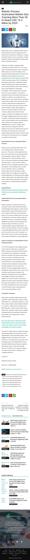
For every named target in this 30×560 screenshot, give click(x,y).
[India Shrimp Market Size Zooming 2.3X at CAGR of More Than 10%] (6, 464)
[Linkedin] (12, 541)
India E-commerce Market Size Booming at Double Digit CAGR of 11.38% (19, 431)
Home (3, 6)
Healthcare (4, 553)
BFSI (13, 550)
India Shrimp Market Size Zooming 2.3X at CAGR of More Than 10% (18, 464)
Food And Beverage (4, 466)
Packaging (11, 553)
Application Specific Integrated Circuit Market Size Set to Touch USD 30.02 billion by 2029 (21, 408)
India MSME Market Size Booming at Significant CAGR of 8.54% (19, 439)
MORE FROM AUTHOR (18, 416)
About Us (15, 555)
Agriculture (18, 550)
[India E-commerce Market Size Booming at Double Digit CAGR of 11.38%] (6, 432)
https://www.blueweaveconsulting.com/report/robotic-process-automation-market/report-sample (15, 192)
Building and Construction (4, 449)
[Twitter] (17, 541)
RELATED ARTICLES (6, 416)
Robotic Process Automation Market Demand (16, 374)
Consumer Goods (4, 424)
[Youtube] (21, 541)
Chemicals (4, 551)
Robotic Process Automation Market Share (11, 382)
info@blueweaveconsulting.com (13, 369)
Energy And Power (22, 551)
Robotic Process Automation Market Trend (11, 386)
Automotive (17, 553)
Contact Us (24, 553)
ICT (6, 6)
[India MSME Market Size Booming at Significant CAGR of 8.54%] (6, 439)
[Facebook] (8, 541)
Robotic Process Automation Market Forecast (12, 376)
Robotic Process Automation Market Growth (12, 378)
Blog (10, 550)
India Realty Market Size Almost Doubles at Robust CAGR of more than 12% (18, 447)
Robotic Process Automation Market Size (11, 384)
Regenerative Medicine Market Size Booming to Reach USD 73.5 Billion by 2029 (8, 408)
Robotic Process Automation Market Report (11, 380)
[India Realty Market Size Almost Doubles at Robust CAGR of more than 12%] (6, 447)
